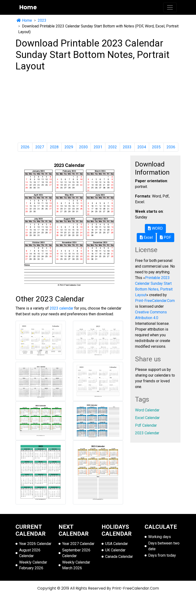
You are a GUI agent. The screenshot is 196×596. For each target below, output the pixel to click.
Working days (159, 536)
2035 (156, 147)
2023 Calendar (147, 433)
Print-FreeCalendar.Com (155, 300)
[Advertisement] (98, 107)
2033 (127, 147)
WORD (157, 228)
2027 (39, 147)
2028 (54, 147)
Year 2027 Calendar (78, 543)
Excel (148, 237)
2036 (171, 147)
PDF (167, 237)
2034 (141, 147)
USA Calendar (116, 543)
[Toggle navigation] (170, 7)
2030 (83, 147)
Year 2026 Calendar (35, 543)
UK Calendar (115, 550)
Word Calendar (147, 410)
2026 (25, 147)
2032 (112, 147)
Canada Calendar (119, 556)
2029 (69, 147)
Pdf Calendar (146, 425)
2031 (98, 147)
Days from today (162, 555)
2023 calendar (61, 308)
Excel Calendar (147, 417)
